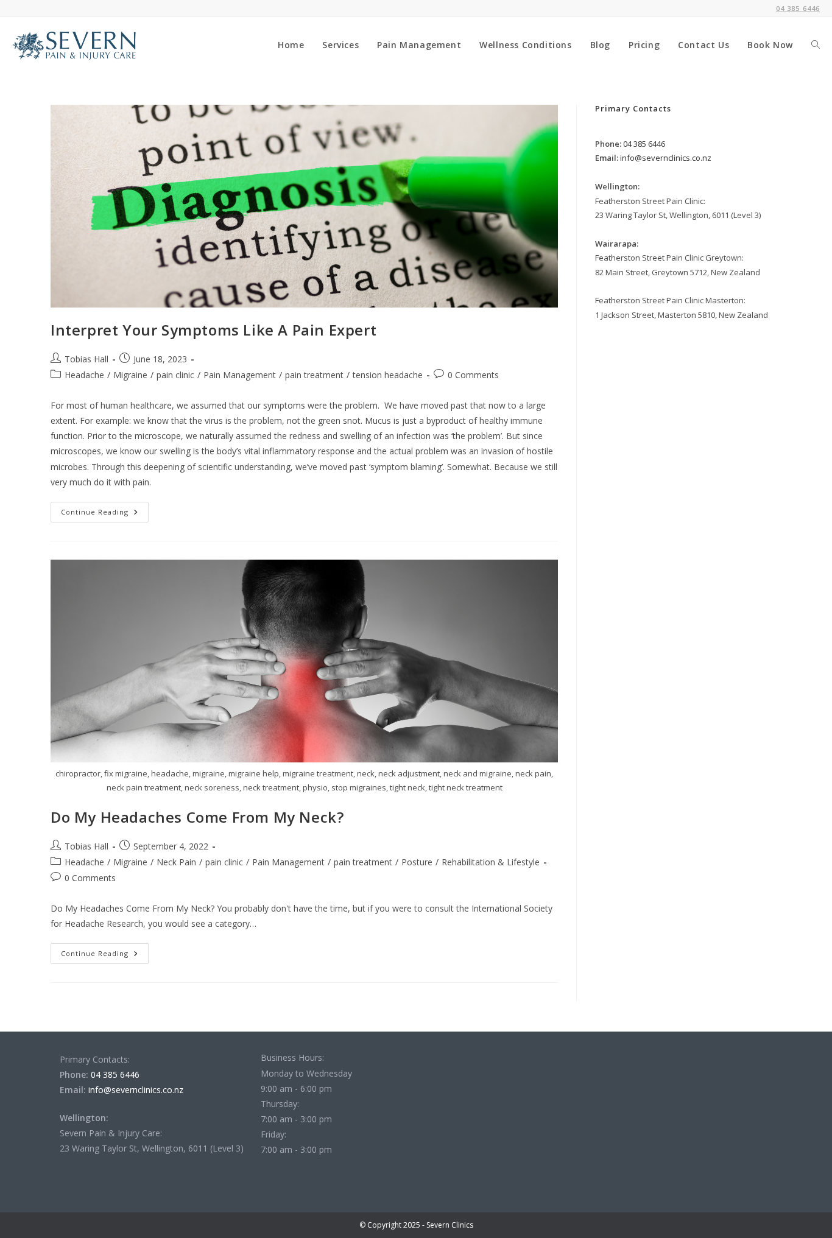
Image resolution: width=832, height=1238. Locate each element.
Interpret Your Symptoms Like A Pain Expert (213, 330)
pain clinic (175, 375)
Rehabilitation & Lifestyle (491, 862)
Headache (84, 375)
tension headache (388, 375)
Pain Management (239, 375)
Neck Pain (176, 862)
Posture (416, 862)
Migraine (130, 375)
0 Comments (473, 375)
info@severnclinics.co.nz (664, 157)
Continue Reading (105, 514)
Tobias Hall (86, 359)
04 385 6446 (643, 143)
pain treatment (314, 375)
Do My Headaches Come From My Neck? (197, 817)
